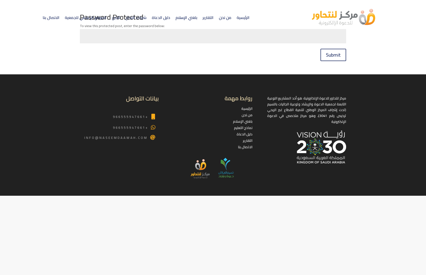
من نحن (225, 17)
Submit (333, 54)
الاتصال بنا (51, 17)
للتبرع (116, 17)
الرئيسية (243, 17)
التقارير (208, 17)
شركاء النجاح (135, 17)
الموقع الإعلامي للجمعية (85, 17)
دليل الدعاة (161, 17)
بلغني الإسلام (186, 17)
